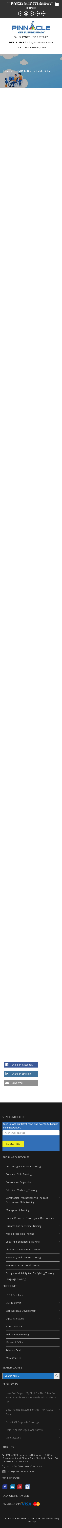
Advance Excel (13, 1350)
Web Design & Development (21, 1310)
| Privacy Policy (52, 1518)
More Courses (13, 1358)
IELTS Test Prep (14, 1295)
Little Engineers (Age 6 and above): (24, 1429)
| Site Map (31, 1521)
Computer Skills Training (19, 1174)
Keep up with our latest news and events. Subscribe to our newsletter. (30, 1126)
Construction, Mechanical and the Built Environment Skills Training (27, 1200)
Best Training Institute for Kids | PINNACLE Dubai (29, 1412)
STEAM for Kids (14, 1326)
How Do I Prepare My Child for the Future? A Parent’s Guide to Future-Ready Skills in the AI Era (31, 1397)
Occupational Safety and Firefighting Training (30, 1273)
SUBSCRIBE (13, 1143)
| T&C (43, 1518)
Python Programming (17, 1334)
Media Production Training (20, 1233)
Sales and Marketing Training (21, 1190)
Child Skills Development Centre (23, 1249)
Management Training (17, 1210)
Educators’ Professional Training (23, 1265)
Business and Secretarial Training (23, 1226)
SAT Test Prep (13, 1302)
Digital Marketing (15, 1318)
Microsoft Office (14, 1342)
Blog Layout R (13, 1437)
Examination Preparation (19, 1182)
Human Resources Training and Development (30, 1218)
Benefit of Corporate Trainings (22, 1422)
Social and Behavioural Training (23, 1241)
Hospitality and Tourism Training (23, 1257)
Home (6, 71)
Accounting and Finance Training (23, 1166)
